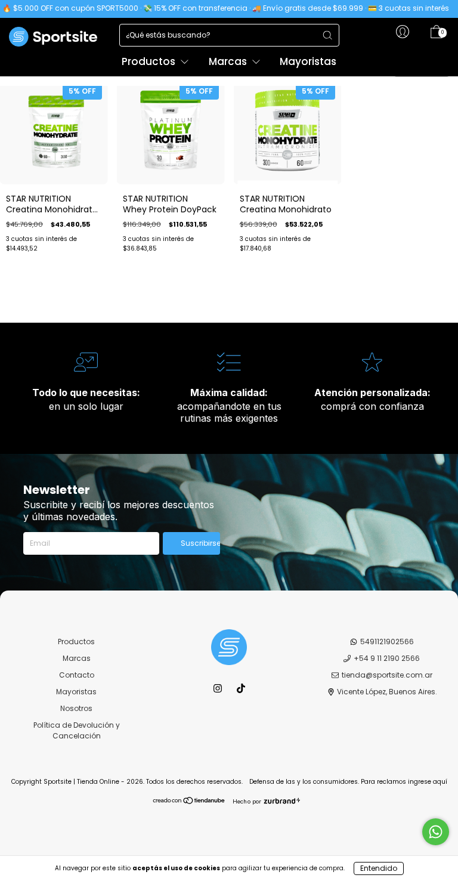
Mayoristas (308, 61)
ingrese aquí (427, 781)
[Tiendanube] (189, 802)
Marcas (229, 61)
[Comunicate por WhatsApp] (435, 831)
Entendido (378, 868)
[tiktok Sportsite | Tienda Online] (241, 688)
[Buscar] (327, 35)
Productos (150, 61)
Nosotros (76, 708)
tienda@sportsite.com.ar (387, 675)
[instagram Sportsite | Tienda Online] (218, 688)
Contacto (76, 675)
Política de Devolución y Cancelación (76, 730)
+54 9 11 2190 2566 (387, 658)
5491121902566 (387, 641)
